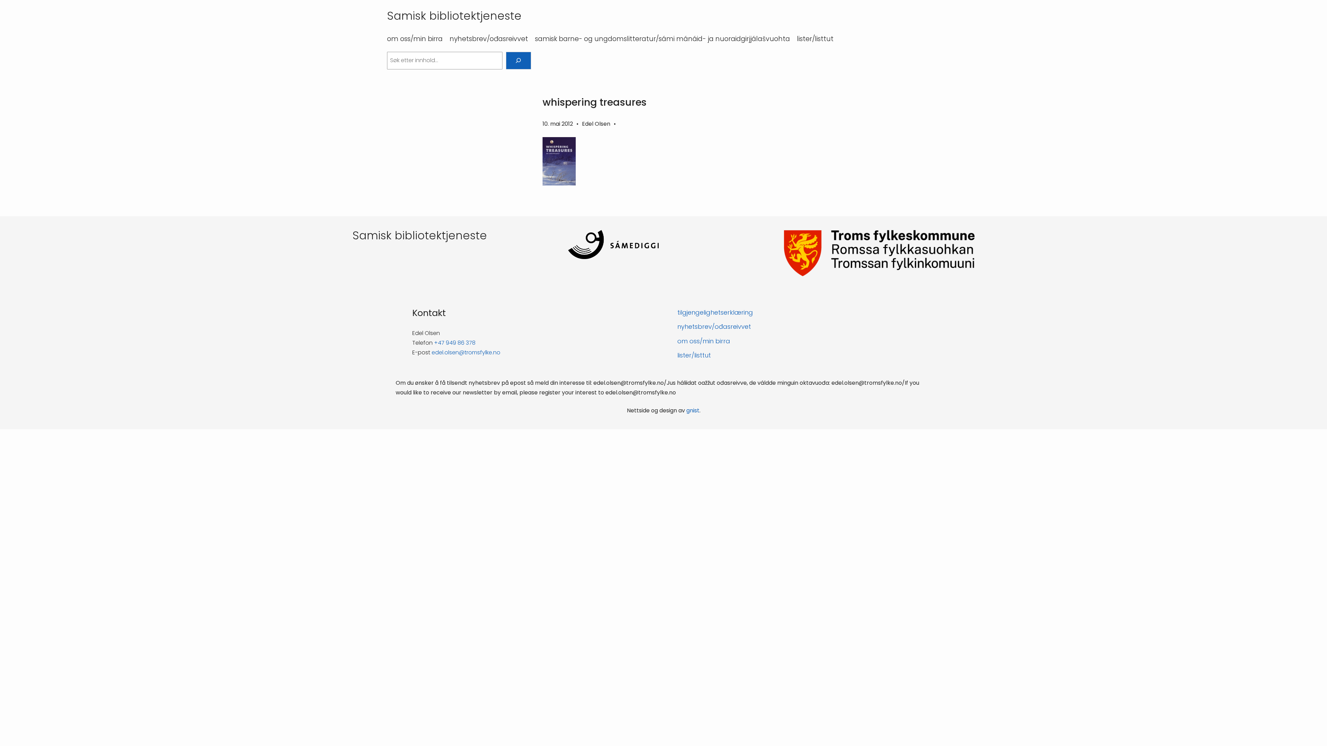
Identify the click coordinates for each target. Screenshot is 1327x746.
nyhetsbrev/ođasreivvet (714, 326)
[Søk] (518, 60)
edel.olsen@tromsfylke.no (466, 352)
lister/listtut (694, 355)
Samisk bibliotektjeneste (454, 15)
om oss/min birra (703, 341)
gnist (692, 410)
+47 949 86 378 (455, 343)
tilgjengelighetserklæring (715, 312)
